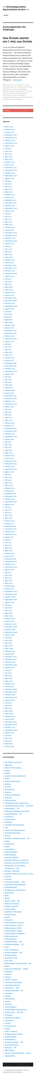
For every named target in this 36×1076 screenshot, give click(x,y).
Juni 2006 (8, 706)
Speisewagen (16, 97)
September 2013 (11, 469)
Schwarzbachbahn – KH (14, 991)
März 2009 (9, 616)
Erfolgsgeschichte (8, 91)
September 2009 (11, 600)
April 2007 (8, 678)
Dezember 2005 (11, 722)
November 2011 (10, 529)
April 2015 (8, 417)
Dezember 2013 (10, 461)
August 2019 (9, 276)
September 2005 (11, 730)
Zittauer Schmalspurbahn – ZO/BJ (18, 1053)
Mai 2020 (8, 252)
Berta (4, 89)
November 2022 (11, 170)
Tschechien (9, 1020)
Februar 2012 (10, 521)
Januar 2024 (9, 132)
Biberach (9, 89)
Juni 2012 (8, 510)
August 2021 (9, 211)
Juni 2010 (8, 575)
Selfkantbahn (10, 999)
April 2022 (9, 189)
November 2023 (11, 138)
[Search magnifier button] (31, 110)
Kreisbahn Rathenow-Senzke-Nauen (19, 874)
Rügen (7, 966)
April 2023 (8, 157)
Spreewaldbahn (11, 1007)
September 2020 (11, 241)
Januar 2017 (9, 360)
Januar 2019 (9, 295)
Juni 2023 (8, 151)
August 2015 (9, 407)
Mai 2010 (8, 578)
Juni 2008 (8, 640)
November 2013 (11, 464)
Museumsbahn (11, 93)
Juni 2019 (8, 282)
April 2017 (8, 352)
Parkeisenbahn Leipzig (13, 931)
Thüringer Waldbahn (13, 1018)
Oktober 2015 (10, 401)
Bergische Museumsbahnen (15, 776)
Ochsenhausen (7, 95)
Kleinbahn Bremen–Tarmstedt (16, 860)
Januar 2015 (9, 426)
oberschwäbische (21, 93)
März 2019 (9, 290)
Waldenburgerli (11, 1037)
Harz (6, 828)
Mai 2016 (8, 382)
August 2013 (9, 472)
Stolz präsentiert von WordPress (13, 1072)
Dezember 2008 (11, 624)
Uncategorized (10, 1026)
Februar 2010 (10, 586)
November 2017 (11, 333)
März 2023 (9, 159)
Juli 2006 (8, 703)
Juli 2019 (8, 279)
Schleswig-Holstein (12, 985)
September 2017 (11, 339)
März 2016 (9, 388)
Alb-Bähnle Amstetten (13, 762)
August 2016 (9, 374)
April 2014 (8, 450)
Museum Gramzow (12, 904)
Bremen (8, 792)
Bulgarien (8, 798)
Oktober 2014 (10, 434)
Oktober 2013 (10, 466)
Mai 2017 (8, 350)
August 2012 (9, 504)
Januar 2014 (9, 458)
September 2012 (11, 502)
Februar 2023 (10, 162)
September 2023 (11, 143)
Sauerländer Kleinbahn (13, 982)
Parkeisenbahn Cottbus (13, 925)
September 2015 (11, 404)
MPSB (7, 898)
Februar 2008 (10, 651)
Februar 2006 (10, 716)
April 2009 (9, 613)
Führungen (28, 91)
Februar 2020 (10, 260)
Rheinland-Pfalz (11, 958)
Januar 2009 (9, 621)
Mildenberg (9, 893)
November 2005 (11, 725)
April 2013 (8, 483)
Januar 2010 (9, 589)
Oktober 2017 (10, 336)
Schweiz (8, 996)
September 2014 (11, 437)
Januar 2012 (9, 523)
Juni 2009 (8, 608)
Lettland (8, 876)
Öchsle (14, 87)
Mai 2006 (8, 708)
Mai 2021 (8, 219)
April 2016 (8, 385)
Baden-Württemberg (13, 768)
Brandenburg (10, 789)
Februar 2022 (10, 195)
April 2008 (9, 646)
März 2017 (8, 355)
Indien (7, 841)
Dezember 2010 (10, 559)
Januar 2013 (9, 491)
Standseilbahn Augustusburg (16, 1010)
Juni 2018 (8, 314)
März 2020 (9, 257)
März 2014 (9, 453)
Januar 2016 (9, 393)
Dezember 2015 (10, 396)
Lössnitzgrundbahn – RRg (15, 882)
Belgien (7, 773)
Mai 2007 (8, 676)
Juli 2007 (8, 670)
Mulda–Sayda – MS (12, 901)
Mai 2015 (8, 415)
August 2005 (9, 733)
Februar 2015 (10, 423)
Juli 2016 (8, 377)
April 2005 (9, 744)
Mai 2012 (8, 513)
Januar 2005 (9, 746)
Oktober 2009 (10, 597)
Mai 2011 (8, 545)
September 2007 (11, 665)
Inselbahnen (9, 844)
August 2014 (9, 439)
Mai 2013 (8, 480)
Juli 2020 (8, 246)
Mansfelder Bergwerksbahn (15, 885)
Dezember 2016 (11, 363)
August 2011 (9, 537)
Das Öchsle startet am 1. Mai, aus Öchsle (17, 39)
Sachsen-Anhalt (11, 980)
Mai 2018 (8, 317)
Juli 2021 (8, 214)
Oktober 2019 (10, 271)
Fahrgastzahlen (19, 91)
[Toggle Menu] (31, 1064)
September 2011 (11, 534)
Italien (7, 847)
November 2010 (11, 562)
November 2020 (11, 235)
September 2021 (11, 208)
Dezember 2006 (11, 689)
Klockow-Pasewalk (12, 871)
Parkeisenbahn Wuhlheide (15, 934)
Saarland (8, 974)
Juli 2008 (8, 638)
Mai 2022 (8, 187)
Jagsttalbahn (9, 849)
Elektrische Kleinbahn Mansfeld (17, 811)
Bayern (7, 770)
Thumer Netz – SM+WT (14, 1012)
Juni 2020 (8, 249)
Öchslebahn (21, 95)
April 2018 (8, 320)
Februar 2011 (9, 553)
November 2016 (11, 366)
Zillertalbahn (10, 1050)
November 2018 (11, 301)
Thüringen (9, 1015)
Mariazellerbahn (11, 887)
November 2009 (11, 594)
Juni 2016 (8, 379)
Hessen (7, 836)
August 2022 (9, 178)
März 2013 (8, 485)
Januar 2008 (9, 654)
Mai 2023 (8, 154)
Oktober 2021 (10, 206)
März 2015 (9, 420)
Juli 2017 (8, 344)
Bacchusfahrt (28, 87)
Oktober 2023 (10, 140)
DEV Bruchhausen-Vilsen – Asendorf (19, 806)
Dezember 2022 (11, 167)
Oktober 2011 (10, 532)
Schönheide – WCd (12, 988)
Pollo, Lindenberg (11, 950)
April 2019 (8, 287)
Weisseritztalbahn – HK (14, 1042)
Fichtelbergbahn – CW (13, 814)
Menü (6, 15)
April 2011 (8, 548)
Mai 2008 (8, 643)
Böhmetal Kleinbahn (13, 781)
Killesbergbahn (10, 855)
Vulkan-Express (11, 1031)
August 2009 (9, 602)
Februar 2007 (10, 684)
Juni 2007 (8, 673)
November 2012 (11, 496)
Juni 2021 (8, 216)
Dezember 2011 (10, 526)
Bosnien (8, 787)
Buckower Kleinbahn (13, 795)
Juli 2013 (8, 475)
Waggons (30, 97)
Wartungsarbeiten (17, 99)
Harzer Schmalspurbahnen (15, 830)
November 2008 (11, 627)
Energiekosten (22, 89)
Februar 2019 (10, 292)
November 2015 (11, 398)
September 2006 (11, 697)
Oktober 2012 (10, 499)
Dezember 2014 (10, 428)
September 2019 (11, 273)
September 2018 (11, 306)
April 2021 (8, 222)
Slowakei (8, 1004)
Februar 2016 (10, 390)
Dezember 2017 (10, 331)
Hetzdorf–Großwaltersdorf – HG (17, 838)
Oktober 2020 (10, 238)
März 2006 (9, 714)
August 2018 (9, 309)
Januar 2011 (9, 556)
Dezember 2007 (11, 657)
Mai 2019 (8, 284)
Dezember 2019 (11, 265)
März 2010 (9, 583)
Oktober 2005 (10, 727)
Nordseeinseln (10, 914)
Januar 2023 (9, 165)
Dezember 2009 (11, 591)
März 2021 (9, 225)
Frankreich (9, 817)
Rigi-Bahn (9, 961)
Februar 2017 (9, 358)
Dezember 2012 (10, 494)
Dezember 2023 (11, 135)
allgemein (8, 765)
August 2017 (9, 341)
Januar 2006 (9, 719)
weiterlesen (17, 80)
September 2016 (11, 371)
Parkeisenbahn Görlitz (13, 928)
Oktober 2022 (10, 173)
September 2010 (11, 567)
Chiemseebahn (10, 800)
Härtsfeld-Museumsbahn (14, 825)
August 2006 (9, 700)
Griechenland (10, 819)
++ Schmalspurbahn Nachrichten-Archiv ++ (16, 8)
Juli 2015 (8, 409)
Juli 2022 (8, 181)
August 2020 (9, 244)
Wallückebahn (10, 1039)
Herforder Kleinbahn (13, 833)
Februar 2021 (10, 227)
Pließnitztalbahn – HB (13, 942)
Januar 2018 (9, 328)
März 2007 (9, 681)
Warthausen (6, 99)
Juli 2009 (8, 605)
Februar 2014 (10, 456)
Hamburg (8, 822)
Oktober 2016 (10, 369)
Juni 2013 (8, 477)
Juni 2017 (8, 347)
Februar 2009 (10, 619)
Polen (7, 947)
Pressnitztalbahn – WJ (13, 953)
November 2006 (11, 692)
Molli (7, 895)
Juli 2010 (8, 572)
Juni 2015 (8, 412)
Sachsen (8, 977)
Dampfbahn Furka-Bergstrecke (17, 803)
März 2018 (9, 322)
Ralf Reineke (9, 85)
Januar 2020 (9, 263)
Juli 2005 (8, 735)
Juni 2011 (8, 542)
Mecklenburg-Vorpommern (15, 890)
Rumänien (9, 972)
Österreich (9, 920)
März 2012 (9, 518)
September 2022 (11, 176)
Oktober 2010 (10, 564)
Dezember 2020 (11, 233)
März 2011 (8, 551)
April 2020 (9, 254)
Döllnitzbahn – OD (12, 808)
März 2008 (9, 648)
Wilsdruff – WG (11, 1048)
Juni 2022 (8, 184)
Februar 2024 (10, 129)
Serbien (8, 1001)
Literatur (8, 879)
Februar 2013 (9, 488)
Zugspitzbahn (10, 1056)
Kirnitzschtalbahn (12, 857)
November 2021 (11, 203)
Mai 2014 (8, 447)
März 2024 (9, 127)
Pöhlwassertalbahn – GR (14, 944)
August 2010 (9, 570)
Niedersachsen (10, 909)
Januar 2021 (9, 230)
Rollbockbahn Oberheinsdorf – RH (18, 963)
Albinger (21, 87)
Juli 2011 (8, 540)
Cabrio (15, 89)
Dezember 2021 (10, 200)
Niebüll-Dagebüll (11, 906)
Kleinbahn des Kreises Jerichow (17, 863)
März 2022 (9, 192)
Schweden (8, 993)
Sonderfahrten (7, 97)
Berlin (7, 779)
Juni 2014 (8, 445)
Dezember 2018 (10, 298)
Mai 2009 (8, 610)
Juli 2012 (8, 507)
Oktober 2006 (10, 695)
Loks (4, 93)
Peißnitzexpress (11, 939)
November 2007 (11, 659)
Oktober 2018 (10, 303)
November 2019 (11, 268)
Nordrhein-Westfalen (13, 912)
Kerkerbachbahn (11, 852)
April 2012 (8, 515)
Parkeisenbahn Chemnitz (14, 923)
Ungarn (7, 1029)
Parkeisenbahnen (11, 936)
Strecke (24, 97)
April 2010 (8, 581)
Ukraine (8, 1023)
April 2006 (9, 711)
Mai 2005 (8, 741)
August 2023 (9, 146)
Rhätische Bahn (11, 955)
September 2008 (11, 632)
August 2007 (9, 667)
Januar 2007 (9, 687)
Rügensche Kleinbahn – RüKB (16, 969)
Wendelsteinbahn (11, 1045)
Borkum (8, 784)
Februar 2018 (10, 325)
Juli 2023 (8, 148)
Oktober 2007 (10, 662)
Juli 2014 (8, 442)
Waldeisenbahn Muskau (14, 1034)
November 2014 (11, 431)
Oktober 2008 (10, 629)
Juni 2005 (8, 738)
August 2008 (9, 635)
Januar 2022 (9, 197)
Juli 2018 (8, 312)
